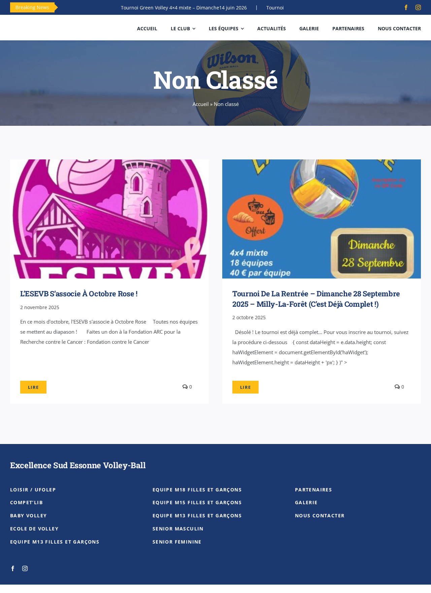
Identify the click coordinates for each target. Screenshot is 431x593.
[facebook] (406, 7)
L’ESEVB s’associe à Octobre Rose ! (78, 293)
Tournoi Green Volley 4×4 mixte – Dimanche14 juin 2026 (165, 7)
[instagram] (418, 7)
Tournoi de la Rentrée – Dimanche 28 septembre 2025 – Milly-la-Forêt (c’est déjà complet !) (316, 299)
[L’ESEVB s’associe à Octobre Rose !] (109, 164)
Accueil (201, 104)
